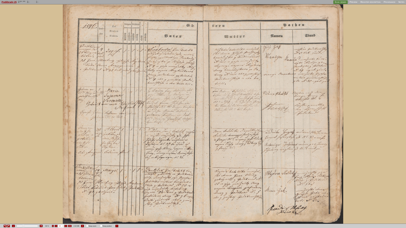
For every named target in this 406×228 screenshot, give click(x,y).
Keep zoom (92, 226)
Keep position (107, 226)
